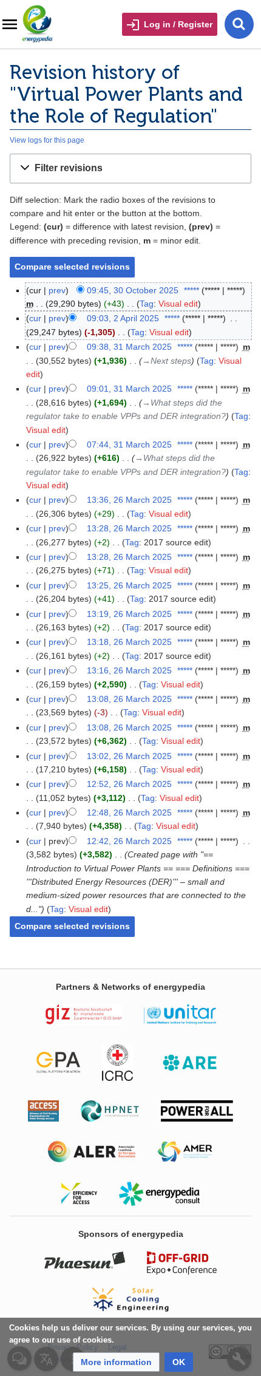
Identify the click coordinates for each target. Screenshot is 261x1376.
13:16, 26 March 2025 (129, 670)
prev (57, 290)
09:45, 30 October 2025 (132, 290)
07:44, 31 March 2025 (129, 444)
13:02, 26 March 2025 (129, 756)
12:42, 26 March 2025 (129, 841)
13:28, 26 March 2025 (129, 528)
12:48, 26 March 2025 (129, 812)
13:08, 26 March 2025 (129, 699)
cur (35, 318)
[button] (130, 168)
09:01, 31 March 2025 (129, 388)
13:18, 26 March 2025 (129, 642)
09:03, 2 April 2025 (123, 318)
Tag (147, 303)
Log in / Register (178, 24)
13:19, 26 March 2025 (129, 614)
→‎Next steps (166, 361)
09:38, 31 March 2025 (129, 347)
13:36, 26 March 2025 (129, 500)
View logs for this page (47, 140)
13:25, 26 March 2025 (129, 585)
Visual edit (178, 303)
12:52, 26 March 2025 (129, 784)
